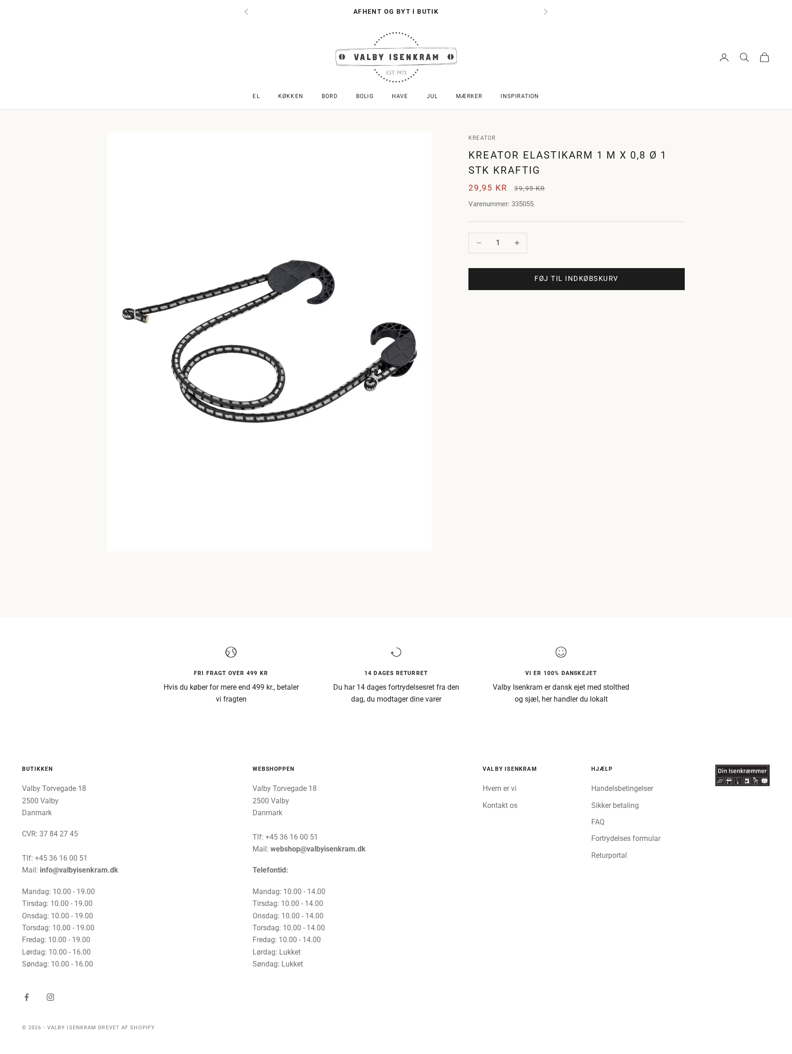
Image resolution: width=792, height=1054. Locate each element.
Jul (432, 96)
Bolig (365, 96)
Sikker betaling (615, 805)
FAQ (598, 822)
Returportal (609, 855)
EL (256, 96)
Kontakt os (500, 805)
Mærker (469, 96)
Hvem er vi (500, 788)
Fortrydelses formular (625, 838)
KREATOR (481, 138)
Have (400, 96)
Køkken (290, 96)
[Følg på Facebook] (26, 997)
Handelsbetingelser (622, 788)
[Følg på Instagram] (50, 997)
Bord (330, 96)
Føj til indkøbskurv (576, 278)
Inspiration (519, 96)
